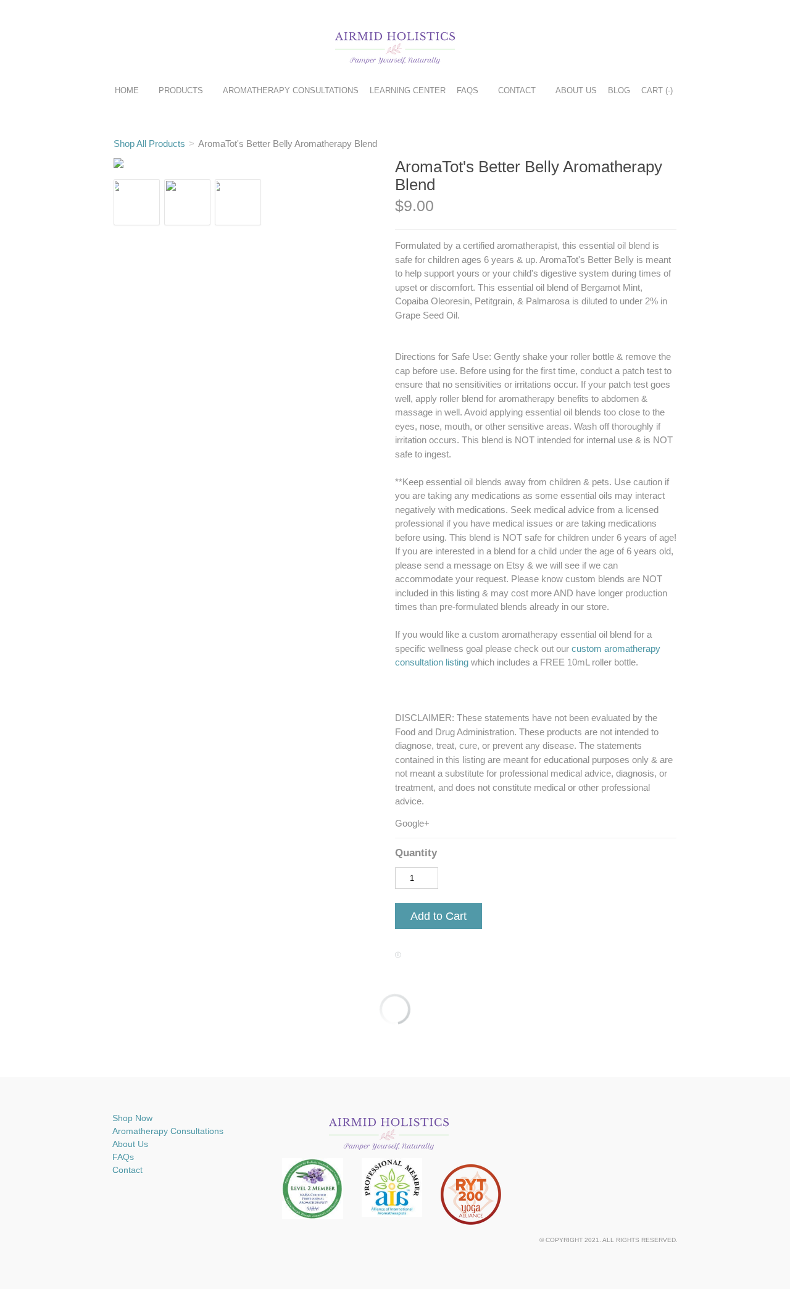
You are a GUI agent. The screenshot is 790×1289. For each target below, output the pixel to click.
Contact (517, 90)
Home (127, 90)
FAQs (467, 90)
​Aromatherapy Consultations (167, 1131)
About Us (576, 90)
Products (181, 90)
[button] (438, 916)
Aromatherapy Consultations (291, 90)
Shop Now (132, 1118)
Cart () (657, 90)
